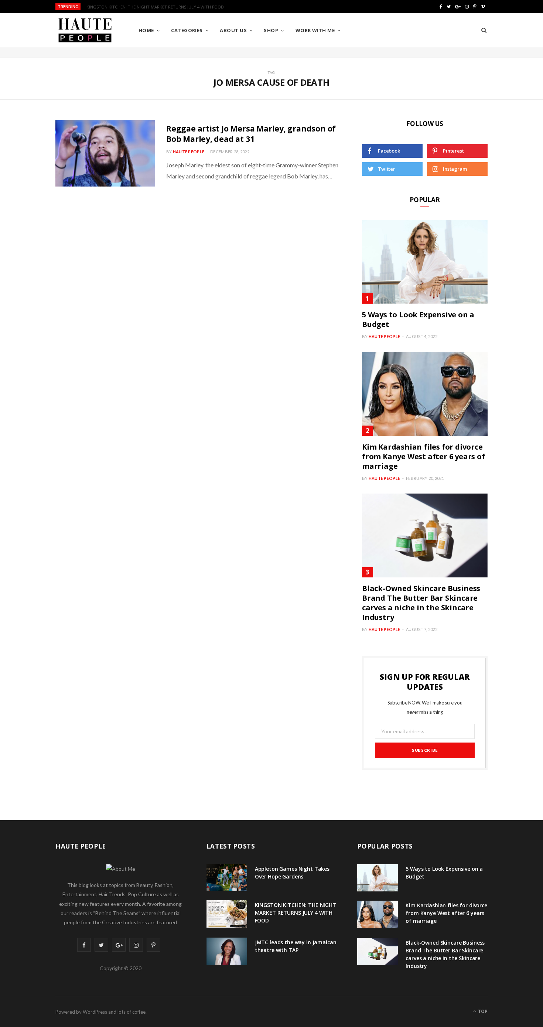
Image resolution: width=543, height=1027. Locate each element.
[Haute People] (85, 30)
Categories (187, 30)
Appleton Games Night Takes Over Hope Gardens (292, 872)
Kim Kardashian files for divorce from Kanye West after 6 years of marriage (423, 456)
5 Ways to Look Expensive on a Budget (418, 319)
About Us (233, 30)
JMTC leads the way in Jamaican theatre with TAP (296, 946)
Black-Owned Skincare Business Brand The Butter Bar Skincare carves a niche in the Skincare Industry (421, 602)
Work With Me (315, 30)
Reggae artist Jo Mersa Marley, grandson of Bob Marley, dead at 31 (251, 133)
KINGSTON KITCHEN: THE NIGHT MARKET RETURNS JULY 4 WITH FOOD (155, 7)
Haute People (188, 151)
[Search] (484, 30)
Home (146, 30)
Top (482, 1011)
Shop (271, 30)
